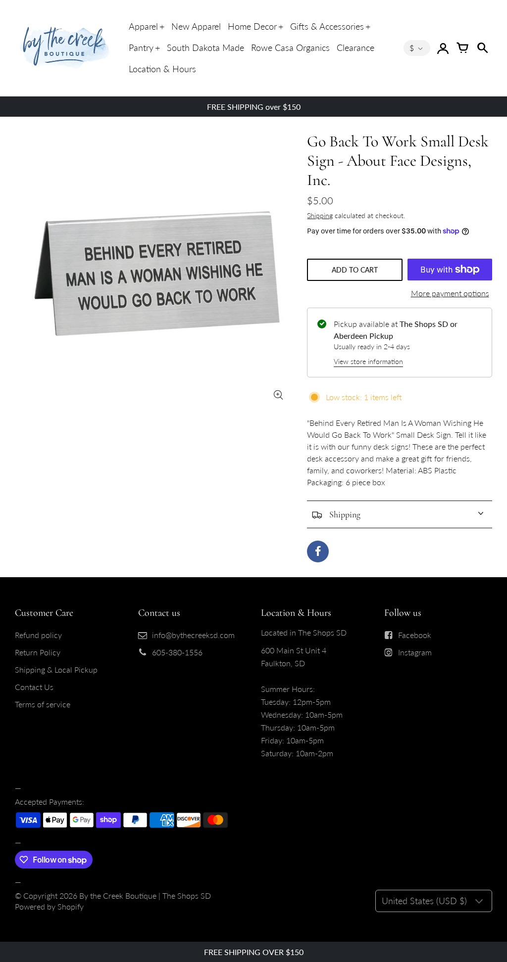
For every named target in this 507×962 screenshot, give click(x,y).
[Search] (482, 48)
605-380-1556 (177, 652)
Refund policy (38, 635)
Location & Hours (162, 68)
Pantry (141, 47)
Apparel (143, 26)
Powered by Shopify (49, 906)
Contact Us (34, 686)
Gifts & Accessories (327, 26)
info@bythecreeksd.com (193, 635)
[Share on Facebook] (318, 551)
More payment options (450, 293)
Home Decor (252, 26)
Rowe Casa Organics (290, 47)
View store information (368, 361)
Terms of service (42, 704)
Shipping (320, 215)
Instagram (415, 652)
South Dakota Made (205, 47)
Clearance (355, 47)
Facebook (414, 635)
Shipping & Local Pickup (56, 669)
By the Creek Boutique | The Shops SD (145, 895)
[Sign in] (443, 48)
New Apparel (196, 26)
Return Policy (37, 652)
